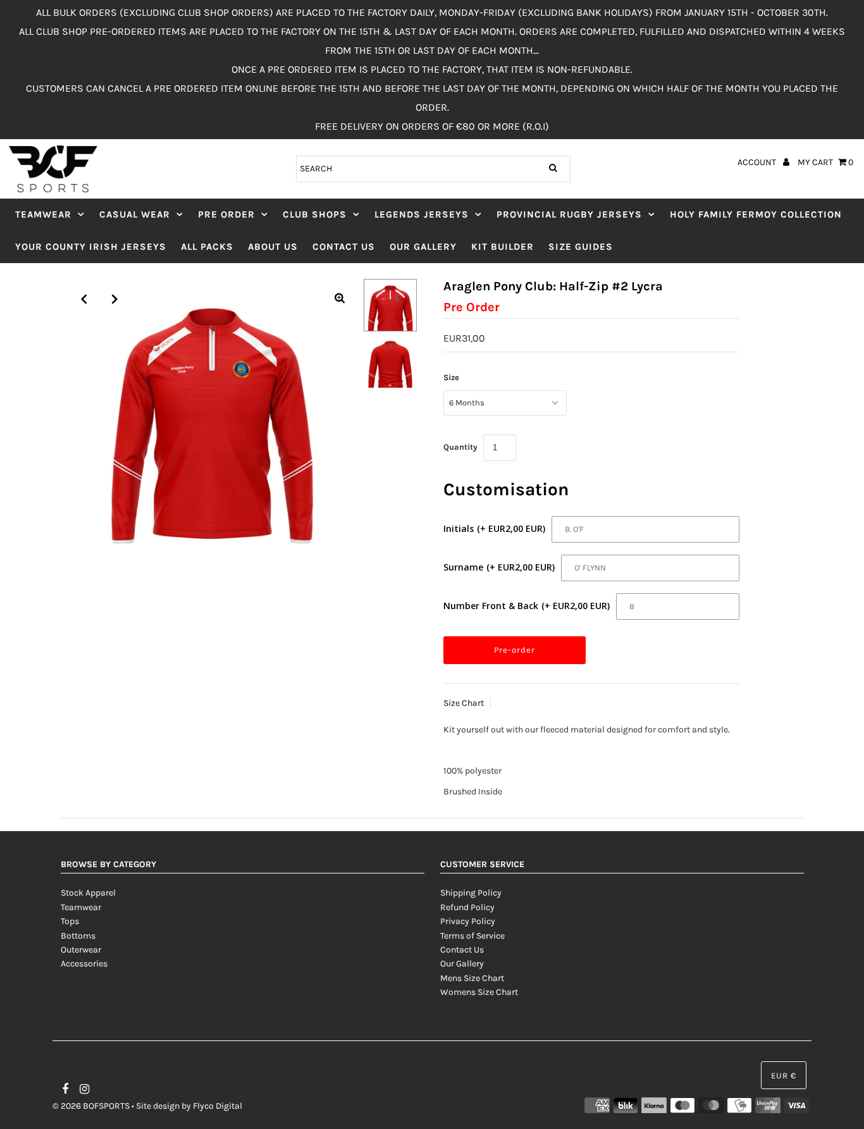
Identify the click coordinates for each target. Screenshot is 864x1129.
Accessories (84, 963)
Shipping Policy (471, 892)
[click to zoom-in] (340, 299)
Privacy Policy (467, 921)
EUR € (783, 1075)
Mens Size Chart (472, 978)
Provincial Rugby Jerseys (569, 214)
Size (451, 377)
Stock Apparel (88, 892)
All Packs (207, 246)
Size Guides (580, 246)
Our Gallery (423, 246)
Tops (70, 921)
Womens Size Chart (479, 992)
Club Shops (315, 214)
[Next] (115, 299)
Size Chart (463, 703)
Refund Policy (467, 907)
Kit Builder (502, 246)
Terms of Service (472, 935)
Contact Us (343, 246)
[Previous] (84, 299)
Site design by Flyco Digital (189, 1106)
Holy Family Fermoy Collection (756, 214)
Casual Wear (134, 214)
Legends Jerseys (421, 214)
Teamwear (43, 214)
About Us (273, 246)
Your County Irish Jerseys (90, 246)
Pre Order (226, 214)
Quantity (460, 447)
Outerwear (81, 949)
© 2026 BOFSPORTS (91, 1106)
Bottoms (78, 935)
